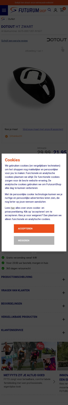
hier (13, 207)
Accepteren (25, 228)
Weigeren (23, 240)
